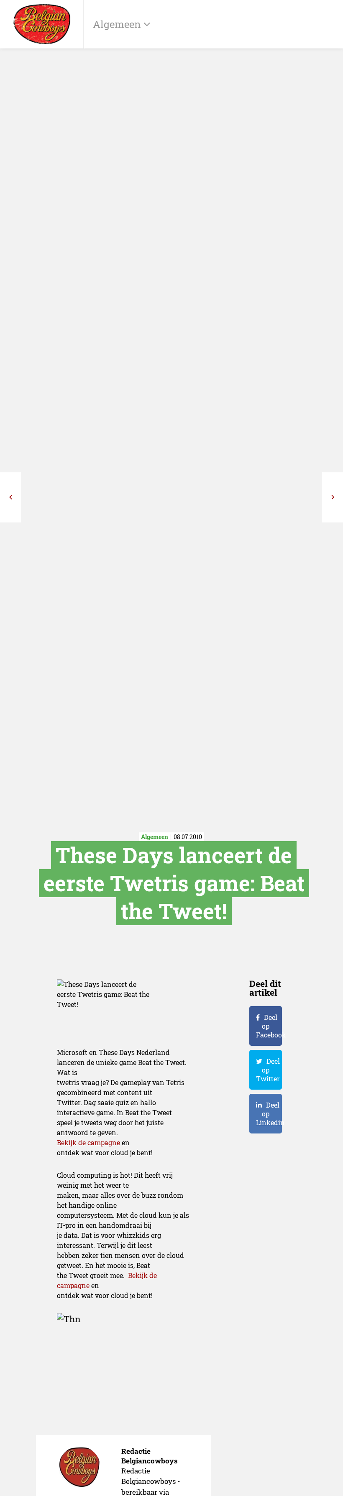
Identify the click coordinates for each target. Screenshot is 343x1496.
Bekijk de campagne (88, 1142)
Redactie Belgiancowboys (149, 1456)
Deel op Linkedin (269, 1113)
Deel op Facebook (269, 1026)
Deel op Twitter (268, 1070)
